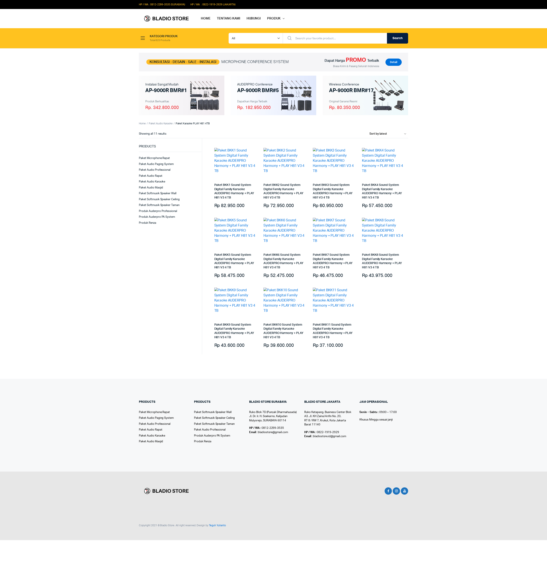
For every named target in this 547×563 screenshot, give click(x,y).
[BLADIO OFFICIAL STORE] (165, 18)
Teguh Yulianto (217, 525)
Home (142, 123)
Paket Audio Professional (155, 170)
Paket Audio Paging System (156, 164)
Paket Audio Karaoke (161, 123)
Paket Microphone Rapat (154, 158)
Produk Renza (147, 223)
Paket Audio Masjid (151, 187)
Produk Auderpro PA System (157, 217)
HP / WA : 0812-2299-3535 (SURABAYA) (162, 4)
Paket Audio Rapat (150, 176)
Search (398, 38)
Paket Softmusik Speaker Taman (159, 205)
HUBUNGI (254, 18)
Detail (393, 62)
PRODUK (274, 18)
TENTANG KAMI (228, 18)
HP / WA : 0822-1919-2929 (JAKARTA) (212, 4)
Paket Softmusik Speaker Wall (157, 193)
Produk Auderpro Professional (158, 211)
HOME (205, 18)
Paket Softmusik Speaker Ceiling (159, 199)
